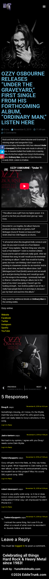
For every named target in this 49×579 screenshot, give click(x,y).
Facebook (6, 318)
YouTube (5, 331)
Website (5, 314)
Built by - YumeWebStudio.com (21, 569)
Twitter (4, 321)
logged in (20, 545)
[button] (44, 6)
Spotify (4, 327)
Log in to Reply (6, 425)
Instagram (6, 324)
